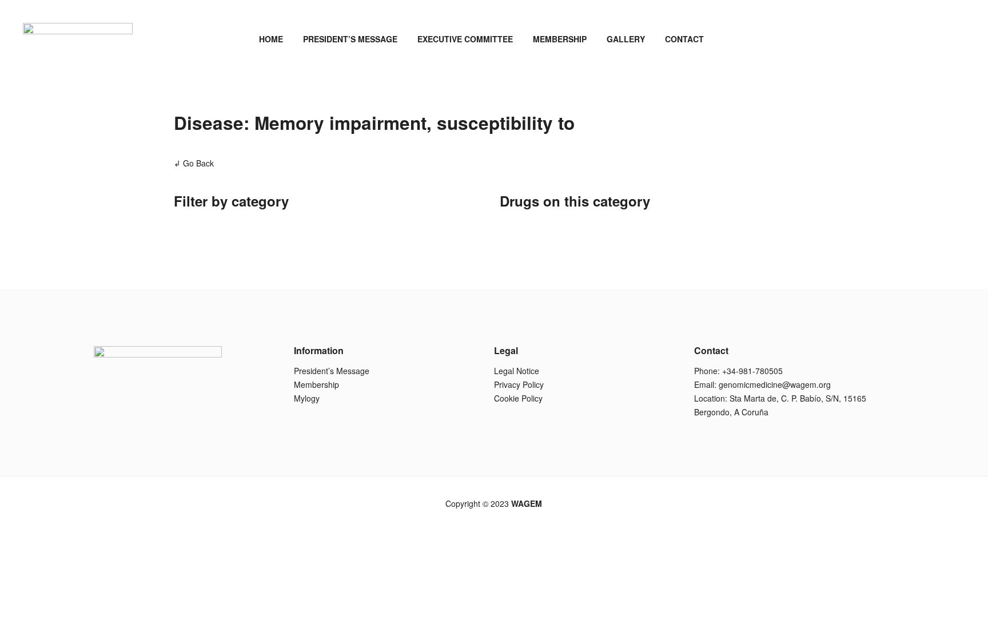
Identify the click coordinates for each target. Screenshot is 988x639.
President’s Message (331, 370)
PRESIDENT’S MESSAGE (350, 39)
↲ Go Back (194, 163)
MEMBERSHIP (560, 39)
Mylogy (307, 398)
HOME (271, 39)
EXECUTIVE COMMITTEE (465, 39)
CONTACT (684, 39)
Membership (316, 384)
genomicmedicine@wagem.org (775, 384)
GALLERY (626, 39)
